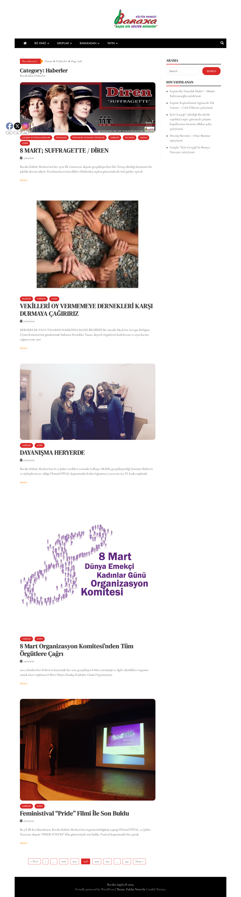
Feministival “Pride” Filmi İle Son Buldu (74, 813)
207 (75, 861)
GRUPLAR (63, 43)
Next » (139, 861)
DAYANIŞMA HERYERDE (52, 452)
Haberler (114, 137)
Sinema (143, 137)
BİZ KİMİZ (40, 43)
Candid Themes (155, 889)
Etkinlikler (61, 137)
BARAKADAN (88, 43)
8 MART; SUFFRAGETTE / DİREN (64, 150)
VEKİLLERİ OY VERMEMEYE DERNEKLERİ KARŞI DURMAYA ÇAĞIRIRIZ (86, 310)
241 (127, 861)
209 (97, 861)
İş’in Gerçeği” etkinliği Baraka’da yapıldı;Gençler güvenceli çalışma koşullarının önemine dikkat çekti (191, 119)
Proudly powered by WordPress (95, 889)
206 (64, 861)
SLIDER (54, 298)
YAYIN (111, 43)
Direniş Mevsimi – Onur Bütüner (190, 136)
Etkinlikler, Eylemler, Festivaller (88, 137)
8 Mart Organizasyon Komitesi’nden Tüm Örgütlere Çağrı (76, 650)
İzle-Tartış (129, 137)
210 (107, 861)
